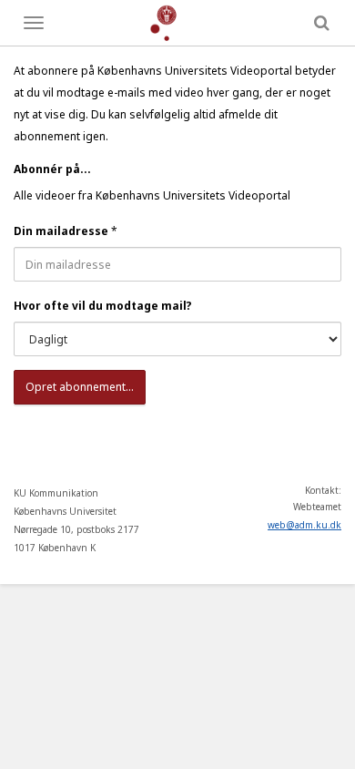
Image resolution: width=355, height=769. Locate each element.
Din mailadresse (61, 231)
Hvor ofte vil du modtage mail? (103, 305)
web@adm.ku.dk (304, 524)
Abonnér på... (52, 169)
